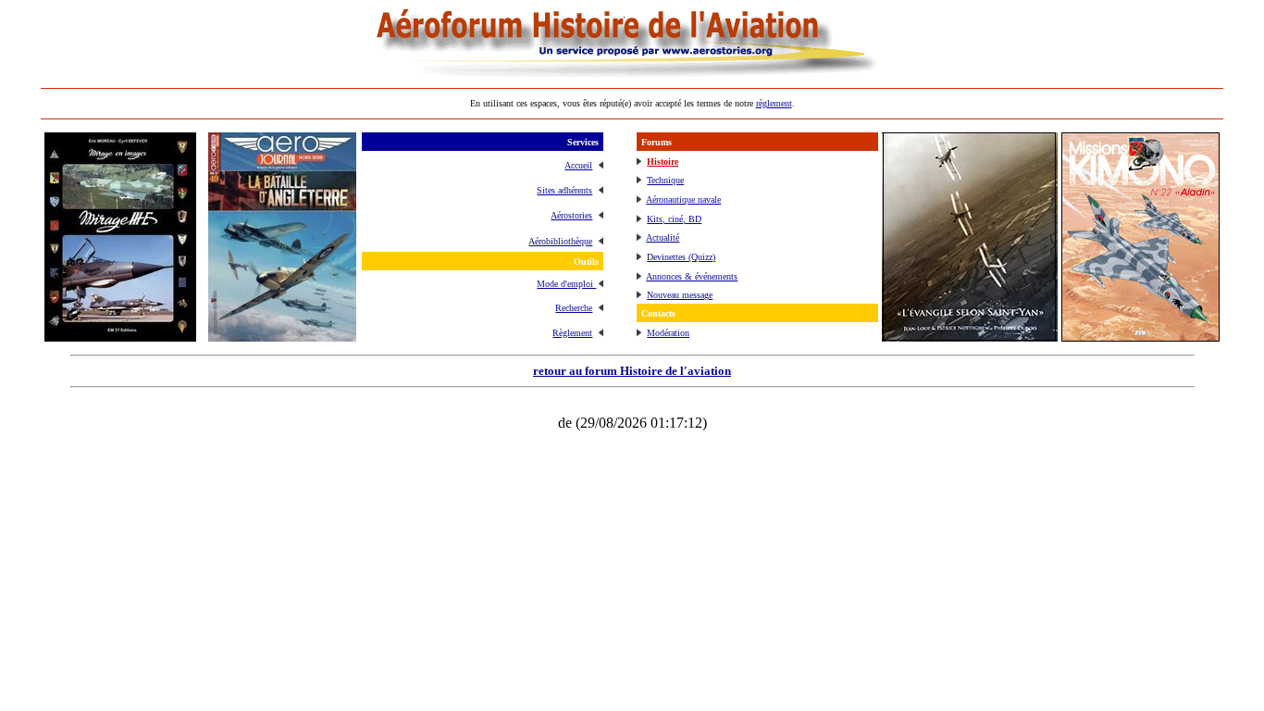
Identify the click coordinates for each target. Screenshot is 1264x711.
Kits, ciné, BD (674, 219)
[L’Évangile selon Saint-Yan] (970, 336)
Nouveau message (680, 295)
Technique (665, 180)
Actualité (662, 237)
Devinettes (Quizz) (681, 257)
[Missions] (1140, 336)
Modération (668, 333)
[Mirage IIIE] (120, 336)
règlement (774, 103)
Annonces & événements (691, 276)
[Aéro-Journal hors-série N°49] (282, 336)
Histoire (662, 161)
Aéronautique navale (683, 199)
